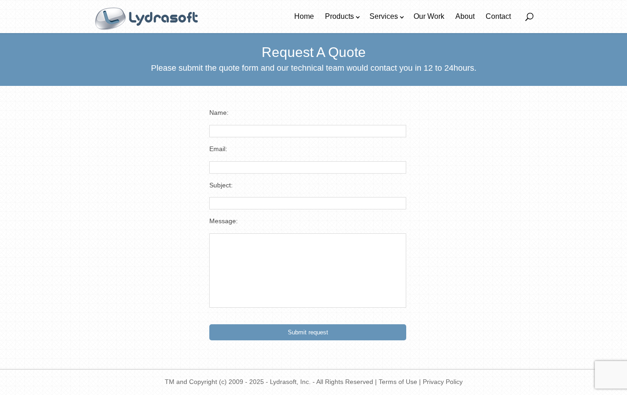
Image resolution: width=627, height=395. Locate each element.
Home (304, 16)
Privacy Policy (443, 381)
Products (339, 16)
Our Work (429, 16)
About (465, 16)
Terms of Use (398, 381)
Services (383, 16)
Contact (498, 16)
